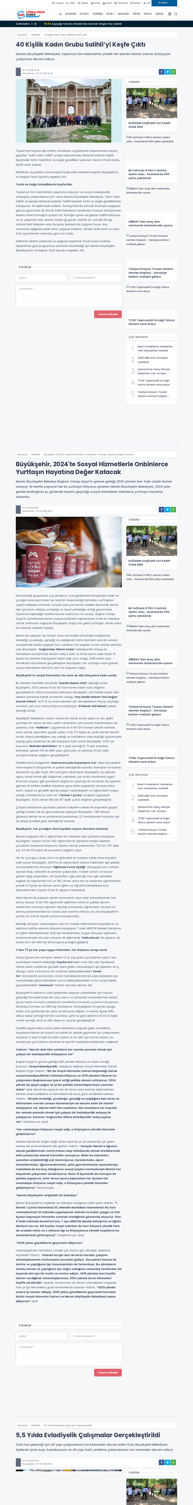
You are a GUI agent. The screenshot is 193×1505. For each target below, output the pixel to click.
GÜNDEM (98, 14)
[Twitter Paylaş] (167, 72)
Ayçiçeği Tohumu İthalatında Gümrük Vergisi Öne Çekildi (83, 24)
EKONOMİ (70, 14)
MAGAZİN (123, 14)
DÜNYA (148, 14)
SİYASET (84, 14)
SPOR (109, 14)
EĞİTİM (136, 14)
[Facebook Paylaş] (161, 72)
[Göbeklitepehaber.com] (31, 13)
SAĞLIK (159, 14)
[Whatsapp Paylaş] (173, 72)
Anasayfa (22, 34)
